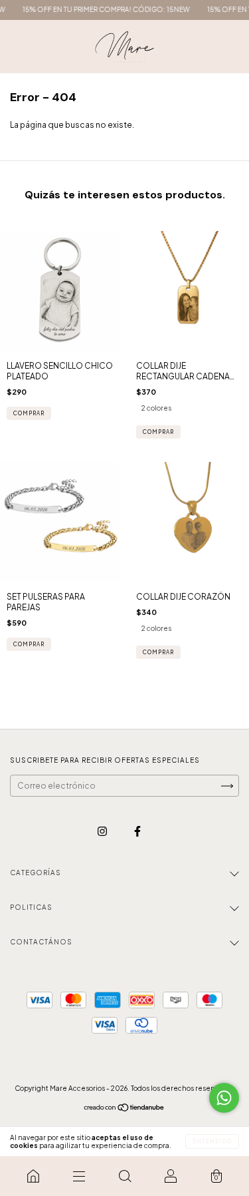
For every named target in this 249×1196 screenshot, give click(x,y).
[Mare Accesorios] (33, 1176)
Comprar (158, 432)
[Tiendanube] (124, 1109)
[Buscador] (124, 1176)
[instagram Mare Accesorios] (103, 831)
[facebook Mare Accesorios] (137, 831)
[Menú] (79, 1176)
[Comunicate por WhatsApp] (224, 1098)
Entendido (212, 1141)
